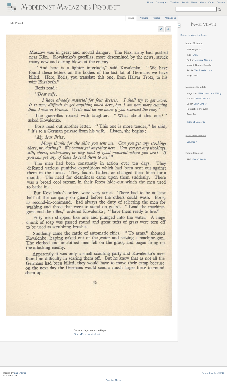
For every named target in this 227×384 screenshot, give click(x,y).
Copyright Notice (113, 380)
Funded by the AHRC (213, 373)
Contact (221, 2)
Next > (91, 334)
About (203, 2)
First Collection (203, 98)
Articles (156, 18)
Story (195, 55)
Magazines (170, 18)
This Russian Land (203, 70)
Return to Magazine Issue (193, 35)
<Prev (83, 334)
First (76, 334)
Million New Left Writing (209, 93)
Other (211, 2)
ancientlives (20, 373)
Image (131, 18)
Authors (144, 18)
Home (150, 2)
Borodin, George (203, 60)
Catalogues (162, 2)
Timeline (174, 2)
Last (97, 334)
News (194, 2)
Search (185, 2)
